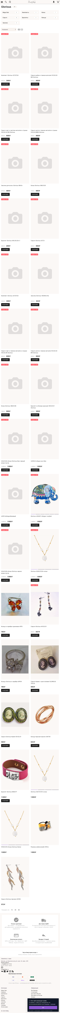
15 (12, 910)
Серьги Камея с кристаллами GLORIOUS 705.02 (43, 682)
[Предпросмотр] (3, 71)
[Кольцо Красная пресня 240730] (45, 714)
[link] (40, 1010)
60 (19, 910)
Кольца (3, 1000)
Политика (46, 1004)
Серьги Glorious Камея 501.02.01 (11, 736)
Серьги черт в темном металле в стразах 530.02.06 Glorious (14, 352)
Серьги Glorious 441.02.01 (38, 626)
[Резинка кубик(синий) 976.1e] (45, 825)
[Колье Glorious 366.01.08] (15, 384)
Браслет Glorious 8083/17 (9, 792)
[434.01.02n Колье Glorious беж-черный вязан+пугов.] (15, 439)
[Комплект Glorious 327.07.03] (15, 273)
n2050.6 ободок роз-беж (38, 461)
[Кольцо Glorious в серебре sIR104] (15, 659)
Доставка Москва (36, 993)
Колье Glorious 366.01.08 (8, 406)
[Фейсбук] (5, 971)
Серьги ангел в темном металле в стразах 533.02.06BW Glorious (44, 131)
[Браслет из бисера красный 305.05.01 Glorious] (45, 384)
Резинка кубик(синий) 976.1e (40, 847)
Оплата (33, 997)
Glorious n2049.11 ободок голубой (41, 516)
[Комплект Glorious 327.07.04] (15, 53)
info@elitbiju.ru (5, 969)
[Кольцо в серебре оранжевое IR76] (15, 604)
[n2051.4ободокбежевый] (15, 494)
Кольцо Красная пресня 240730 (40, 736)
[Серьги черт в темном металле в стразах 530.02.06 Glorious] (15, 328)
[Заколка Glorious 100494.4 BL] (45, 273)
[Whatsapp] (2, 967)
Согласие (52, 1004)
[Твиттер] (7, 971)
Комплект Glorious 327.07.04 (9, 75)
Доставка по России (36, 995)
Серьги (3, 997)
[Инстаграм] (10, 971)
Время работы (5, 962)
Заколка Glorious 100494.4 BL (40, 295)
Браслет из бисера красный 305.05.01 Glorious (42, 407)
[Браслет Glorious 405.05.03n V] (15, 218)
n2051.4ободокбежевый (8, 516)
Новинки (3, 992)
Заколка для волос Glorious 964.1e (11, 185)
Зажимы (3, 1005)
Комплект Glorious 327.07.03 (9, 295)
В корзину (5, 84)
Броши (3, 1003)
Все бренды (34, 990)
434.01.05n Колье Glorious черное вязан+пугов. (11, 572)
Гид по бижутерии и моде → (30, 952)
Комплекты (4, 993)
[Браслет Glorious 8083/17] (15, 769)
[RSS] (13, 971)
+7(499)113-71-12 (6, 964)
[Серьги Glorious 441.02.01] (45, 604)
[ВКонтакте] (2, 971)
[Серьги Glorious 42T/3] (45, 218)
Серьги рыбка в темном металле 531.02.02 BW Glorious (44, 76)
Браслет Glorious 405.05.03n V (10, 240)
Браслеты (3, 998)
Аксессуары (4, 1007)
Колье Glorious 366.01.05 (38, 185)
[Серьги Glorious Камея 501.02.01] (15, 714)
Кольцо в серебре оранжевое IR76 (11, 626)
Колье (2, 995)
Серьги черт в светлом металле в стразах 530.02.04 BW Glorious (14, 131)
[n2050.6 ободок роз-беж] (45, 439)
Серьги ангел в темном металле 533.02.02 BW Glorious (44, 352)
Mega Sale (4, 990)
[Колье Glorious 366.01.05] (45, 163)
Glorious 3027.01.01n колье (39, 792)
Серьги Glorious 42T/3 (37, 240)
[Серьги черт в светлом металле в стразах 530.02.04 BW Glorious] (15, 108)
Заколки (3, 1002)
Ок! (43, 1007)
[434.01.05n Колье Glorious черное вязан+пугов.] (15, 549)
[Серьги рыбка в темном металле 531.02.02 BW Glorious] (45, 53)
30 (15, 910)
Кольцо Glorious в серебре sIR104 (11, 681)
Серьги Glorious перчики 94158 (11, 899)
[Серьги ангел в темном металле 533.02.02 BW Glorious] (45, 328)
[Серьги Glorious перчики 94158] (15, 877)
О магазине (34, 992)
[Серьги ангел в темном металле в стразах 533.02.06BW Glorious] (45, 108)
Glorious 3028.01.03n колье (39, 571)
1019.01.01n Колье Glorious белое (11, 847)
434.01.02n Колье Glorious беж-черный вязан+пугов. (13, 462)
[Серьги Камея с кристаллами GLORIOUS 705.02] (45, 659)
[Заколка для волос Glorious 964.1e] (15, 163)
